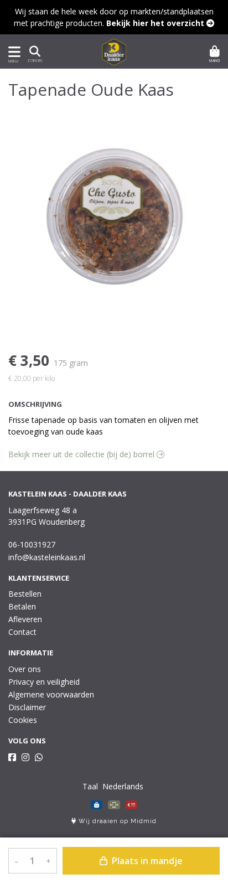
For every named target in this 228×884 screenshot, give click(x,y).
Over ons (24, 669)
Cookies (22, 720)
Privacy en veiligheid (44, 681)
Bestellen (25, 593)
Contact (22, 632)
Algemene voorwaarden (51, 694)
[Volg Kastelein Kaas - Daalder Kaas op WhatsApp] (39, 757)
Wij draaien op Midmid (116, 821)
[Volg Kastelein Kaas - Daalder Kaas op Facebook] (12, 757)
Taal (90, 786)
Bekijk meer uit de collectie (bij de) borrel (82, 454)
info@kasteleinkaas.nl (46, 557)
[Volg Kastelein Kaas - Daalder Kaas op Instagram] (25, 757)
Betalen (22, 606)
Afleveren (25, 619)
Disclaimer (27, 707)
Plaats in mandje (146, 861)
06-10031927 (31, 544)
